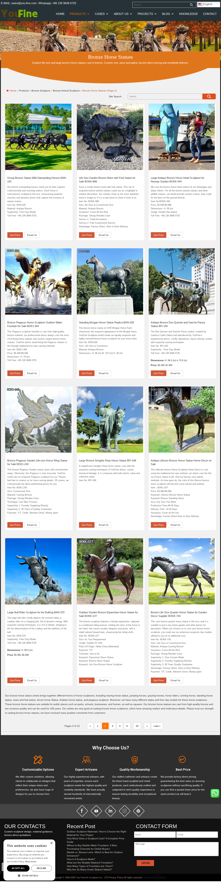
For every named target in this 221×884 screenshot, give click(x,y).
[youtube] (96, 811)
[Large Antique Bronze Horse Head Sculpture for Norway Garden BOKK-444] (182, 137)
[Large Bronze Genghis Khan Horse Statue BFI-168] (110, 420)
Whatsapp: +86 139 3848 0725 (57, 3)
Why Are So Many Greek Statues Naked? (89, 869)
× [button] (51, 843)
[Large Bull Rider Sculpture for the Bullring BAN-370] (38, 571)
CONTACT (210, 14)
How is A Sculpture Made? (81, 859)
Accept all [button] (18, 868)
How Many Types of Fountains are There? (90, 866)
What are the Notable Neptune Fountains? (90, 862)
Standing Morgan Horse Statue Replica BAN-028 (106, 322)
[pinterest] (139, 811)
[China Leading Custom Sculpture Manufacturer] (19, 15)
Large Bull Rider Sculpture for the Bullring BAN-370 (35, 612)
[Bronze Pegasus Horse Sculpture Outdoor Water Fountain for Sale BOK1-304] (38, 281)
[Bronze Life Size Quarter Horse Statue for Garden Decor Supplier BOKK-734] (182, 571)
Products (78, 14)
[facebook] (82, 811)
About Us (121, 14)
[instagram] (124, 811)
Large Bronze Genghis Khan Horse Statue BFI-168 (107, 460)
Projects (145, 14)
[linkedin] (110, 811)
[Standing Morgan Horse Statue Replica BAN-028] (110, 281)
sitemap (147, 877)
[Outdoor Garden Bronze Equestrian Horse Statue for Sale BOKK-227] (110, 571)
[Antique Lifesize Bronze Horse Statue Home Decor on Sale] (182, 420)
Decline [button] (41, 868)
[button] (29, 875)
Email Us (32, 235)
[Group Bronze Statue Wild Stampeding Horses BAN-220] (38, 137)
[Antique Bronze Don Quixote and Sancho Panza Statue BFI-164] (182, 281)
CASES (100, 14)
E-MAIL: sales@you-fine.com (18, 3)
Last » (157, 726)
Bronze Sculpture (40, 90)
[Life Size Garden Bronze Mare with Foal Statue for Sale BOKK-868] (110, 137)
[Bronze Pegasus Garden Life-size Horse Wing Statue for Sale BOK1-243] (38, 420)
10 (137, 726)
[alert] (29, 860)
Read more (30, 861)
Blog (166, 14)
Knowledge (188, 14)
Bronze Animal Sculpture (66, 90)
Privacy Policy (158, 877)
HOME (60, 14)
